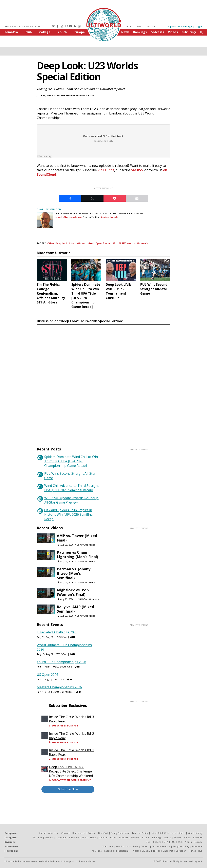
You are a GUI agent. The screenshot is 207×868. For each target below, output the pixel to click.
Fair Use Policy (140, 832)
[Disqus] (103, 382)
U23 (119, 243)
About (129, 26)
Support (177, 846)
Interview (74, 837)
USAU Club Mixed (86, 544)
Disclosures (78, 832)
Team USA (109, 243)
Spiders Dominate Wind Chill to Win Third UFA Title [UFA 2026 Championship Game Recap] (71, 461)
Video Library (195, 832)
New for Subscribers (127, 846)
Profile (146, 837)
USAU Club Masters (63, 691)
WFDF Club (61, 654)
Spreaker (181, 850)
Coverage (61, 837)
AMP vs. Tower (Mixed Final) (77, 538)
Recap (167, 837)
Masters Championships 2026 (59, 687)
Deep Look (61, 243)
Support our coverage (179, 26)
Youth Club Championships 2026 (61, 662)
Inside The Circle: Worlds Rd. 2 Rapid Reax (71, 735)
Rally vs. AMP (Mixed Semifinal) (75, 609)
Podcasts (157, 32)
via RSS (137, 170)
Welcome (107, 846)
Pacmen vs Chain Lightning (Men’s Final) (77, 554)
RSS (200, 850)
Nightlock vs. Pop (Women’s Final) (73, 592)
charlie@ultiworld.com (69, 216)
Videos (173, 32)
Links (85, 837)
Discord (139, 26)
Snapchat (168, 850)
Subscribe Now (68, 789)
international (77, 243)
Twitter (135, 850)
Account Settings (161, 846)
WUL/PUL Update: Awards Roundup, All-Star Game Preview (71, 500)
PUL (173, 841)
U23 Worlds (128, 243)
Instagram (123, 850)
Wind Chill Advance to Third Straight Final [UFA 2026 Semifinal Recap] (71, 487)
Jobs (153, 832)
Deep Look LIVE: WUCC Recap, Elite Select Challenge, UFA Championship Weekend (71, 771)
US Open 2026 (47, 674)
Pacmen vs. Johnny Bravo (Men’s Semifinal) (73, 573)
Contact (65, 832)
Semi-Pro (11, 32)
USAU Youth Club (62, 666)
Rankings (140, 32)
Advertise (53, 832)
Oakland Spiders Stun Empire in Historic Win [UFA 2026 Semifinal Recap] (68, 514)
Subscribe (197, 846)
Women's (142, 243)
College (44, 32)
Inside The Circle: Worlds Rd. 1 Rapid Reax (71, 752)
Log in (199, 26)
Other (50, 243)
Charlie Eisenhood (67, 95)
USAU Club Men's (86, 561)
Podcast (88, 95)
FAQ (187, 846)
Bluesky (146, 850)
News (125, 32)
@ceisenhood (108, 216)
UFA (166, 841)
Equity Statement (120, 832)
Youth (62, 32)
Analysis (49, 837)
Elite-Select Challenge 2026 (57, 632)
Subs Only (189, 32)
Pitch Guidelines (167, 832)
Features (37, 837)
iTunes (192, 850)
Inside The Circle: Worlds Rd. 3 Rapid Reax (71, 719)
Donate (92, 832)
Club (28, 32)
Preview (135, 837)
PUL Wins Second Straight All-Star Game (70, 475)
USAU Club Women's (88, 599)
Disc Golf (151, 26)
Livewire (198, 837)
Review (178, 837)
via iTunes (106, 170)
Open (98, 243)
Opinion (103, 837)
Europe (79, 32)
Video (187, 837)
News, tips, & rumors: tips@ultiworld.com (22, 26)
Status (181, 832)
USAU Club (61, 636)
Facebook (109, 850)
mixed (90, 243)
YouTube (97, 850)
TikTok (156, 850)
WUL (180, 841)
